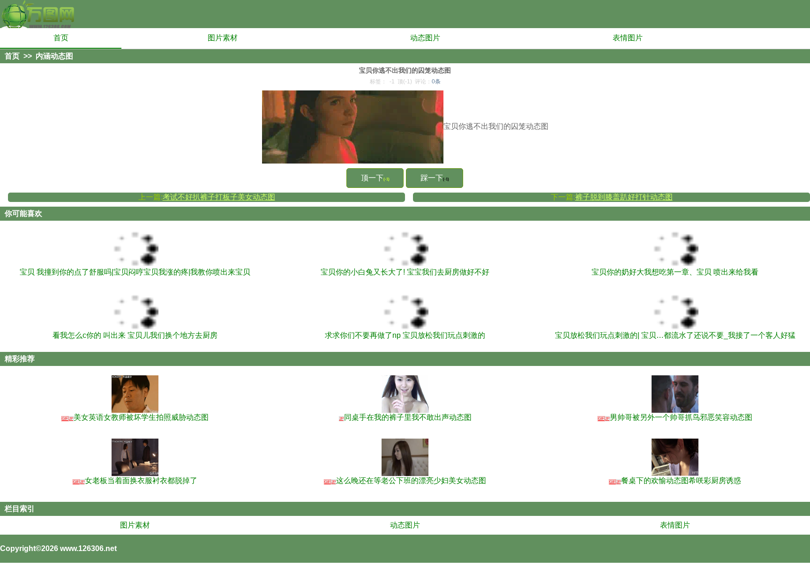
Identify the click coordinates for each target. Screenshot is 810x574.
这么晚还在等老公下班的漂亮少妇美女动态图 (405, 481)
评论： (428, 81)
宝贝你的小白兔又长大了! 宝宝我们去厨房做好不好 (405, 272)
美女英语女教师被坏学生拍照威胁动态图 (135, 417)
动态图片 (425, 38)
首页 (60, 38)
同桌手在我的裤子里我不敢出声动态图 (405, 417)
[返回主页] (37, 14)
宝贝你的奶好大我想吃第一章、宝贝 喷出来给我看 (675, 272)
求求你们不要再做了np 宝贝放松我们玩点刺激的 (405, 335)
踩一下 (434, 178)
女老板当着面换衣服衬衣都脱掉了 (135, 481)
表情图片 (628, 38)
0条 (436, 81)
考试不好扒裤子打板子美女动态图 (219, 197)
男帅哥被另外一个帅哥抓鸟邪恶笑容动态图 (675, 417)
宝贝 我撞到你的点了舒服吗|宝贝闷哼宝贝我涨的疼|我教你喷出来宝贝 (135, 272)
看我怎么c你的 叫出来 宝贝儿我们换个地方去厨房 (135, 335)
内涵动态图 (54, 56)
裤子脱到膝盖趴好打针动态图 (624, 197)
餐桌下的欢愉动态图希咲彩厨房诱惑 (675, 481)
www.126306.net (88, 548)
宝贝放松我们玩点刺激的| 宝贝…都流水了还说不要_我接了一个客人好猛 (675, 335)
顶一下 (375, 178)
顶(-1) (405, 81)
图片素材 (223, 38)
